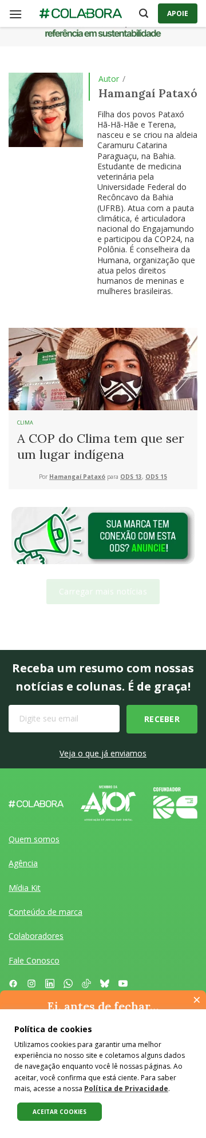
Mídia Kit (25, 887)
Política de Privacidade (126, 1088)
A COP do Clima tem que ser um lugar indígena (100, 446)
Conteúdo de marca (45, 911)
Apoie (177, 13)
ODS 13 (131, 477)
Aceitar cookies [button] (59, 1112)
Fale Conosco (34, 960)
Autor (108, 78)
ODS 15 (156, 477)
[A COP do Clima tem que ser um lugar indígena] (103, 368)
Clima (25, 422)
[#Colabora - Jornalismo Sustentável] (80, 14)
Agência (23, 863)
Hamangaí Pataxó (77, 477)
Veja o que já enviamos (103, 753)
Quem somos (34, 839)
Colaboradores (36, 935)
